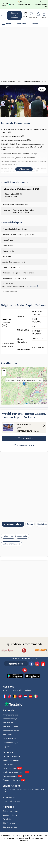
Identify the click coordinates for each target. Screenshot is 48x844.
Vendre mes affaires (11, 760)
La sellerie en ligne (10, 742)
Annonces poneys (10, 719)
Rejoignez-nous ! (16, 663)
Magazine (6, 746)
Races (30, 524)
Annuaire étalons (9, 723)
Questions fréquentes (11, 801)
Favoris (25, 16)
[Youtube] (43, 664)
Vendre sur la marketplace (13, 772)
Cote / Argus (8, 764)
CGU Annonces (9, 823)
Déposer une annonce (14, 15)
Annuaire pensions (10, 726)
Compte (38, 18)
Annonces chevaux (10, 715)
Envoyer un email (25, 445)
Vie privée (7, 819)
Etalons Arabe (8, 536)
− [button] (4, 373)
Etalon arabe (22, 536)
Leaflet (26, 404)
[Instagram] (37, 664)
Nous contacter (9, 797)
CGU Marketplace (10, 827)
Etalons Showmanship (11, 544)
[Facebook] (31, 664)
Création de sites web (11, 780)
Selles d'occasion (9, 738)
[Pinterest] (24, 670)
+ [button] (4, 370)
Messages (32, 18)
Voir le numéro (25, 438)
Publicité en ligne (9, 768)
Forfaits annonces (10, 776)
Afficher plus (24, 169)
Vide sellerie (7, 734)
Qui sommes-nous (10, 811)
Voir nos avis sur (5, 4)
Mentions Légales (10, 815)
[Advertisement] (24, 52)
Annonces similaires (12, 524)
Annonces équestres (11, 730)
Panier (44, 18)
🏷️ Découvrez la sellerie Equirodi (24, 4)
